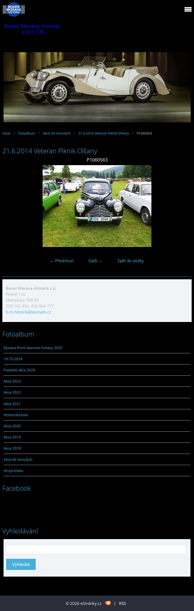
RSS (122, 603)
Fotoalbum (26, 133)
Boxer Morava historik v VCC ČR (32, 29)
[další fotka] (184, 206)
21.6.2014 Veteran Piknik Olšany (104, 133)
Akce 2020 (12, 426)
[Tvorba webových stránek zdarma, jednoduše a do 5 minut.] (108, 602)
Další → (95, 260)
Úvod (6, 133)
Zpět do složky (130, 260)
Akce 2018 (12, 448)
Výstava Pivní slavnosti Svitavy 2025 (33, 347)
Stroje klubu (13, 470)
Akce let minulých (57, 133)
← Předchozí (61, 260)
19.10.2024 (13, 358)
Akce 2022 (12, 392)
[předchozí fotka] (10, 206)
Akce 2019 (12, 437)
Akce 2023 (12, 381)
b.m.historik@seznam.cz (28, 312)
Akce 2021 (12, 403)
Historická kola (16, 414)
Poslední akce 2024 (19, 370)
